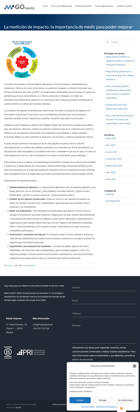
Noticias (110, 194)
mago (9, 265)
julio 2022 (111, 145)
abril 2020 (111, 179)
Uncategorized (29, 265)
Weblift (18, 408)
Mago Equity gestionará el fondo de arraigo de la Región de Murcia (120, 75)
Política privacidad (59, 404)
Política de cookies (87, 407)
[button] (134, 366)
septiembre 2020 (114, 165)
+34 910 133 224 (41, 328)
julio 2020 (111, 172)
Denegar (103, 400)
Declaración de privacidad (105, 407)
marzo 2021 (112, 152)
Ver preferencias (125, 400)
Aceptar (80, 400)
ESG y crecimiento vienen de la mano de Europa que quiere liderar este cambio (119, 119)
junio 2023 (111, 138)
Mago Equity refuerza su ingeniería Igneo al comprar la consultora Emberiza (120, 61)
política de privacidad (82, 359)
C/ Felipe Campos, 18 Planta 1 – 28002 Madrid (16, 328)
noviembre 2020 (114, 159)
